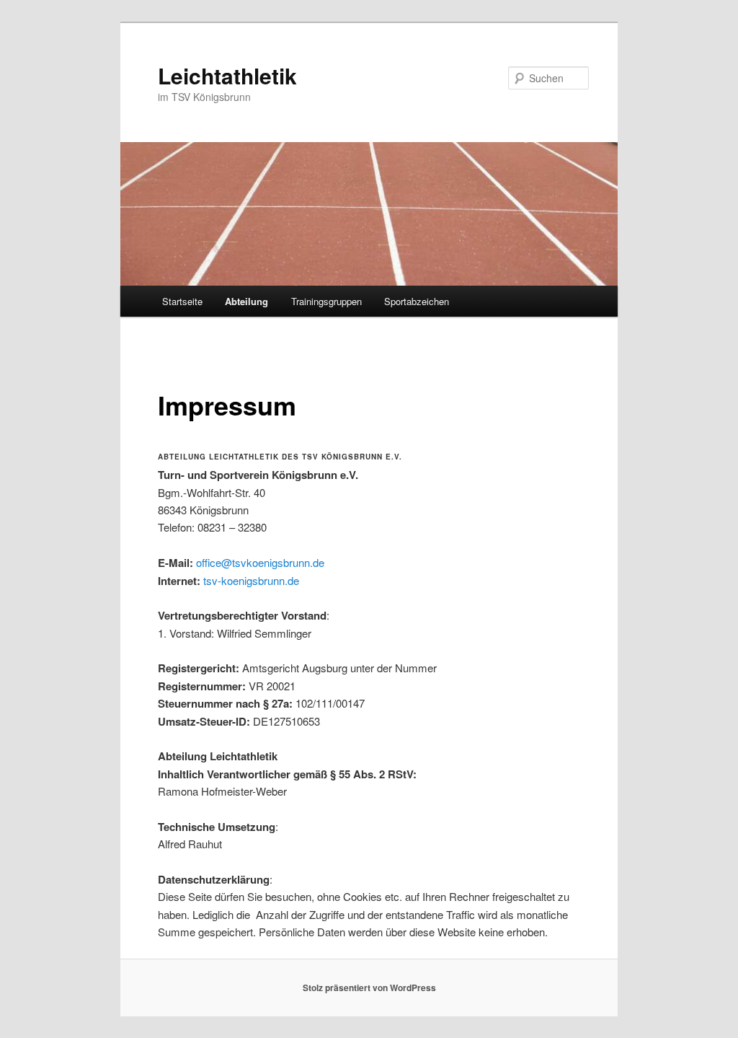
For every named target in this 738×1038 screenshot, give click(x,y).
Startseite (182, 301)
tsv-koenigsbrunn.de (251, 580)
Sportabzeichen (416, 301)
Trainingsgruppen (326, 301)
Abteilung (246, 301)
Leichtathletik (227, 75)
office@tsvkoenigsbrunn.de (260, 562)
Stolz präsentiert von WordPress (369, 987)
